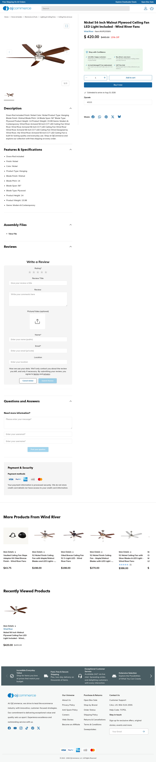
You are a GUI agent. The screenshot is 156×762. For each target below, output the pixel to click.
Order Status (90, 710)
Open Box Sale (90, 700)
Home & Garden (16, 17)
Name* (38, 334)
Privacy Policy (68, 705)
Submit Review (48, 381)
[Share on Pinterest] (106, 117)
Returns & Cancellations (95, 719)
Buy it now (118, 85)
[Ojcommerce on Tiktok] (27, 727)
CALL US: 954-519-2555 (120, 705)
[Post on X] (112, 117)
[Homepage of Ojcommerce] (17, 8)
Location (38, 357)
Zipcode (87, 97)
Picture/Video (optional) (38, 311)
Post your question (38, 449)
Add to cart (130, 78)
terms (36, 374)
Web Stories (67, 719)
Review (37, 289)
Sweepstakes (90, 729)
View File (13, 233)
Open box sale (147, 2)
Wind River (88, 31)
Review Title (38, 278)
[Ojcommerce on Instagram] (21, 727)
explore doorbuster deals (126, 2)
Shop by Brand (90, 705)
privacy (46, 374)
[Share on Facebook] (93, 117)
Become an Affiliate (71, 724)
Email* (38, 346)
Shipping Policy (91, 714)
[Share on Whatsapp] (99, 117)
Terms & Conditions (92, 724)
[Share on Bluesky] (119, 117)
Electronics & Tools (31, 17)
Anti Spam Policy (70, 710)
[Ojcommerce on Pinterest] (33, 727)
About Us (66, 700)
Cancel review (28, 381)
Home (6, 17)
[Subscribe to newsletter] (143, 731)
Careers (65, 714)
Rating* (38, 268)
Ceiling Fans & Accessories (67, 17)
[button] (29, 272)
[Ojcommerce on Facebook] (9, 727)
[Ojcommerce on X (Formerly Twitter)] (38, 727)
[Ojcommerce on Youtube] (15, 727)
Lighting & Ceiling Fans (48, 17)
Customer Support (117, 700)
